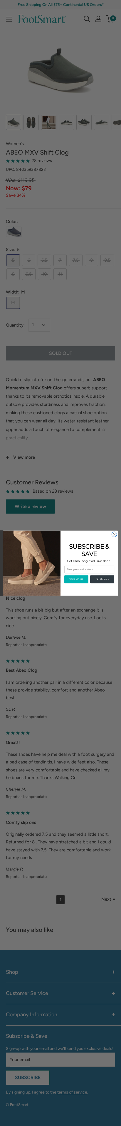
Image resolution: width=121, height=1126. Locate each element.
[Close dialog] (114, 534)
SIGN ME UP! (76, 579)
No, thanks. (102, 579)
